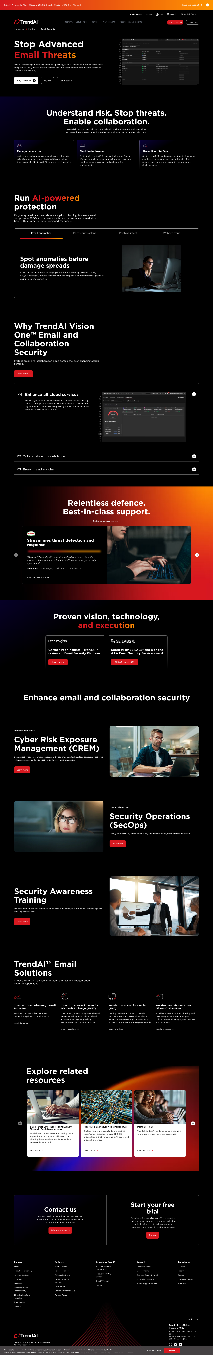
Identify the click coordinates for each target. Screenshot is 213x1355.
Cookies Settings (154, 1350)
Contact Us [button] (192, 22)
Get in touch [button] (66, 80)
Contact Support (144, 1267)
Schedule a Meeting (145, 1279)
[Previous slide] (16, 555)
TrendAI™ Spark (102, 1281)
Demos (181, 1275)
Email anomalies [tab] (41, 233)
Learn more (22, 373)
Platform (32, 29)
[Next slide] (197, 555)
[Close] (209, 1350)
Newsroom (18, 1283)
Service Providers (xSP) (65, 1291)
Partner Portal (61, 1295)
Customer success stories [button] (105, 521)
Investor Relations (21, 1275)
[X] (170, 1344)
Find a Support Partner (147, 1283)
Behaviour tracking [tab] (84, 233)
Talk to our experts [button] (60, 1230)
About (16, 1267)
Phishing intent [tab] (128, 233)
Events (99, 1285)
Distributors (60, 1286)
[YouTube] (175, 1344)
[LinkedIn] (180, 1344)
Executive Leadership (23, 1271)
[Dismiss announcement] (207, 4)
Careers (17, 1306)
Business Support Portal (147, 1275)
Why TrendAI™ (24, 80)
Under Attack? (136, 14)
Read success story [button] (36, 577)
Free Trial (182, 1283)
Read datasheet (21, 1023)
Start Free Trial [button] (175, 22)
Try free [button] (47, 80)
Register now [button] (143, 1150)
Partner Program (62, 1271)
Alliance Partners (62, 1275)
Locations (18, 1279)
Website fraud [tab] (171, 233)
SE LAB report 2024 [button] (124, 662)
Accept (172, 1350)
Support (149, 14)
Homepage (19, 29)
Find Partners (61, 1267)
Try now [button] (153, 1235)
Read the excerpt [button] (190, 5)
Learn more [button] (58, 662)
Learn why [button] (35, 1150)
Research (182, 1271)
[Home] (32, 1335)
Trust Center (19, 1302)
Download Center (185, 1279)
